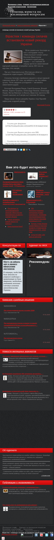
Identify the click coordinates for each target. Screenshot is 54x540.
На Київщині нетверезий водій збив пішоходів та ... (20, 391)
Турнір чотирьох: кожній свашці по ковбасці (12, 222)
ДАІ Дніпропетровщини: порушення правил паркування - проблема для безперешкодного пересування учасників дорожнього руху (37, 215)
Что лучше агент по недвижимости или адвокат (19, 505)
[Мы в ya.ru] (3, 538)
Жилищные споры (15, 4)
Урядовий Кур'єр (43, 105)
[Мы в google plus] (41, 534)
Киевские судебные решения (18, 299)
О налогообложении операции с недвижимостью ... (21, 487)
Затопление (31, 7)
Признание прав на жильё (12, 531)
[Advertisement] (28, 155)
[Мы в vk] (36, 534)
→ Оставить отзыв (45, 475)
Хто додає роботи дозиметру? (43, 174)
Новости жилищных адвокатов (27, 25)
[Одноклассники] (24, 149)
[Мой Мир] (26, 149)
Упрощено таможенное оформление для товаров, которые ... (24, 356)
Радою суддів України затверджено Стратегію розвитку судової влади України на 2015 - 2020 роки (38, 228)
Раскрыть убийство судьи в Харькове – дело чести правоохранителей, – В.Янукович (38, 196)
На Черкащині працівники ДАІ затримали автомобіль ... (22, 374)
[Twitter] (21, 149)
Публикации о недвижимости (18, 482)
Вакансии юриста (32, 531)
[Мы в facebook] (51, 534)
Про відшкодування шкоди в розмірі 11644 (19, 310)
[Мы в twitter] (46, 534)
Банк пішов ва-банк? (15, 226)
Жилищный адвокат (9, 25)
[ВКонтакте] (18, 149)
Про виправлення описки (13, 338)
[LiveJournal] (29, 149)
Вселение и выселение (17, 7)
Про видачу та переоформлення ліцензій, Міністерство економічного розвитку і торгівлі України (14, 213)
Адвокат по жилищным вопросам (36, 4)
